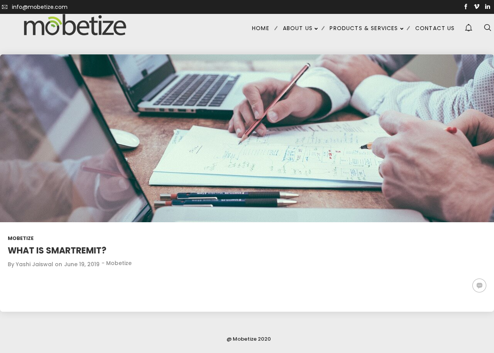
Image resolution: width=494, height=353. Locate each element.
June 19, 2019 (82, 264)
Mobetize (21, 238)
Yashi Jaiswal (34, 264)
